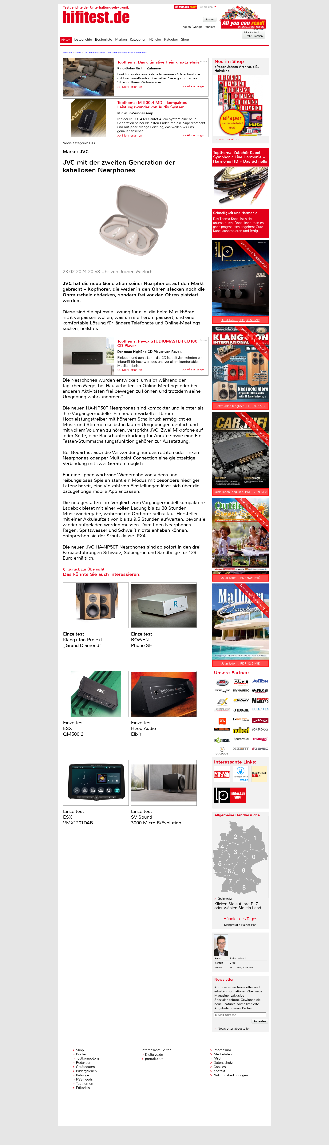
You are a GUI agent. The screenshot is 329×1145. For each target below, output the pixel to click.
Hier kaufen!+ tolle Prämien (253, 34)
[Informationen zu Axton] (260, 682)
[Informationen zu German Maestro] (260, 702)
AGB (217, 1058)
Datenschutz (223, 1062)
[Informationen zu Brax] (222, 692)
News (65, 40)
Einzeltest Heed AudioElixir (143, 728)
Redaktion (83, 1062)
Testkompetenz (87, 1058)
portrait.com (154, 1058)
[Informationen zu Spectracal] (241, 741)
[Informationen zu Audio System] (241, 682)
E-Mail (233, 962)
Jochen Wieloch (238, 958)
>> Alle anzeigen (193, 86)
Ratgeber (171, 39)
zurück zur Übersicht (86, 569)
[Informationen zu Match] (241, 721)
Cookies (220, 1067)
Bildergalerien (86, 1071)
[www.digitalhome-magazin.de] (222, 785)
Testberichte (82, 39)
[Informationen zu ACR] (222, 682)
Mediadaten (223, 1054)
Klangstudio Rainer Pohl (240, 925)
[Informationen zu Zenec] (260, 751)
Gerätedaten (85, 1067)
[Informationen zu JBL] (222, 721)
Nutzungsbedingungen (231, 1075)
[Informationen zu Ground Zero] (222, 712)
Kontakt (219, 1071)
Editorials (83, 1087)
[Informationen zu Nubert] (241, 731)
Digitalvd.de (154, 1054)
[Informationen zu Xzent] (241, 751)
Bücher (81, 1054)
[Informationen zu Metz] (260, 721)
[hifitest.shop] (238, 807)
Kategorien (138, 39)
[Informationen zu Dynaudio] (241, 692)
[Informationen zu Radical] (222, 741)
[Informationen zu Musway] (222, 731)
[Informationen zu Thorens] (260, 741)
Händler (155, 39)
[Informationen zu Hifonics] (260, 712)
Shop (185, 39)
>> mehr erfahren (227, 139)
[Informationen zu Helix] (241, 712)
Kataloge (82, 1075)
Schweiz (225, 898)
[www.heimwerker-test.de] (259, 785)
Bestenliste (103, 39)
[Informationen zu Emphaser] (260, 692)
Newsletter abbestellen (234, 1029)
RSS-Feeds (84, 1079)
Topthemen (84, 1083)
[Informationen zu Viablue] (222, 751)
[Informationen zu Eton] (241, 702)
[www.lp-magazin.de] (222, 807)
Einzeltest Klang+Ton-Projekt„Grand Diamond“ (82, 640)
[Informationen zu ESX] (222, 702)
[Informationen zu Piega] (260, 731)
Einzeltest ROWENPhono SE (141, 640)
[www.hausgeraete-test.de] (241, 785)
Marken (121, 39)
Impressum (222, 1050)
